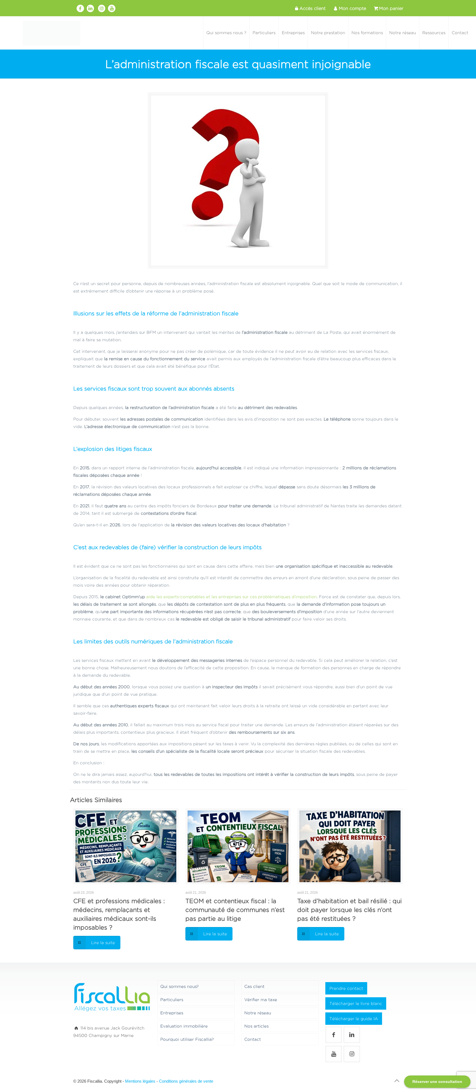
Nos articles (256, 1026)
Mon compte (352, 8)
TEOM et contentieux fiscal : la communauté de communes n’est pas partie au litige (235, 910)
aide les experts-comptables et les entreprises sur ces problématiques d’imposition (231, 597)
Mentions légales (140, 1081)
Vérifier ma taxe (260, 1000)
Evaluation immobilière (184, 1026)
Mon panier (391, 8)
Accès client (312, 8)
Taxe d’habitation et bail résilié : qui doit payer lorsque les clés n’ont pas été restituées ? (349, 910)
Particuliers (171, 1000)
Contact (252, 1039)
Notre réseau (257, 1013)
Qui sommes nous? (179, 986)
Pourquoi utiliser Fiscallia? (187, 1039)
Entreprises (171, 1013)
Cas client (254, 986)
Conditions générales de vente (186, 1081)
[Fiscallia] (51, 32)
